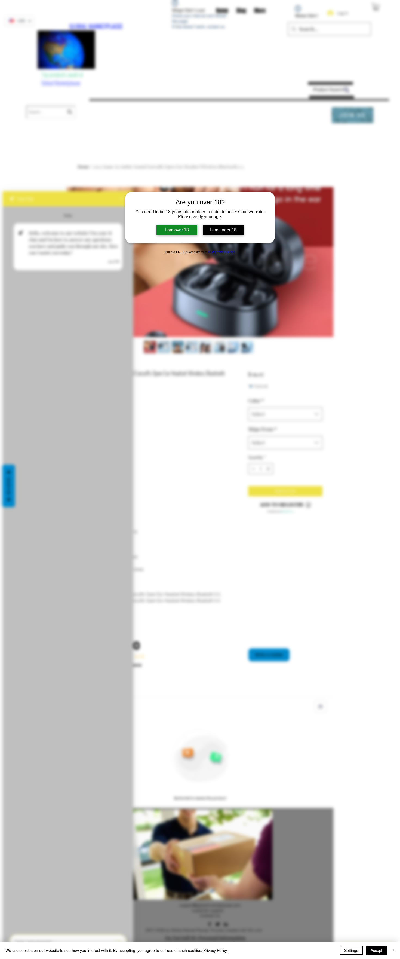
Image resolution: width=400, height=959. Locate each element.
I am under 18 (223, 230)
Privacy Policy (215, 950)
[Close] (393, 950)
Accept (376, 950)
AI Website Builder (221, 252)
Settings (351, 950)
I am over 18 (177, 230)
